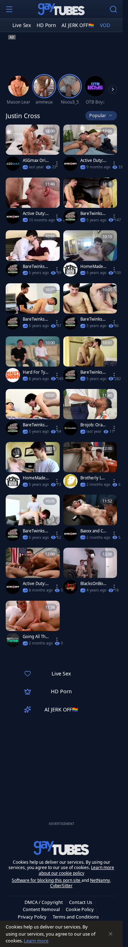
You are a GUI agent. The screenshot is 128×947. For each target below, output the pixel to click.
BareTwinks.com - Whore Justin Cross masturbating (93, 213)
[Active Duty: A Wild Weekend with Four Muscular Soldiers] (33, 202)
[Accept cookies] (110, 933)
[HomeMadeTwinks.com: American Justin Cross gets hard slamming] (33, 466)
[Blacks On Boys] (70, 587)
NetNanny (100, 880)
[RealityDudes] (13, 375)
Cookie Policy (80, 909)
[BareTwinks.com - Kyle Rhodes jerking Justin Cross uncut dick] (33, 255)
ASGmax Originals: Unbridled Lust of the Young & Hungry (35, 160)
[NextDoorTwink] (13, 640)
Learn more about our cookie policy (76, 870)
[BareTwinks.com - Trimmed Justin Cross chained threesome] (90, 308)
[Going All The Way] (33, 625)
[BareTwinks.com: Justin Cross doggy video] (90, 361)
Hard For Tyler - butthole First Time (36, 372)
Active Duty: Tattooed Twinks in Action (36, 583)
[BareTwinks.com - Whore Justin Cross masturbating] (90, 202)
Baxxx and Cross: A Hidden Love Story (92, 530)
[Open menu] (9, 9)
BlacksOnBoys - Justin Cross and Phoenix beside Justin (93, 583)
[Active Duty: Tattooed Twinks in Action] (33, 572)
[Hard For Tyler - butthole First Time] (33, 361)
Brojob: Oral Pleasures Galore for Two (93, 424)
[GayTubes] (61, 9)
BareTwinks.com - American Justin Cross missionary (36, 530)
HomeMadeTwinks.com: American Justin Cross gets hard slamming (35, 477)
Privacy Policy (32, 917)
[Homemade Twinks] (70, 269)
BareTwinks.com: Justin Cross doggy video (93, 372)
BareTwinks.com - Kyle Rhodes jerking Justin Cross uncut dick (35, 266)
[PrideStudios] (70, 481)
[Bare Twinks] (70, 217)
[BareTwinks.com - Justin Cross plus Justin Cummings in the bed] (33, 413)
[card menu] (57, 164)
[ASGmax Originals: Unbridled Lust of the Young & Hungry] (33, 149)
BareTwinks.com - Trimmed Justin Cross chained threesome (93, 319)
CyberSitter (61, 886)
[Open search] (113, 9)
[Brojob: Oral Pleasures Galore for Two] (90, 413)
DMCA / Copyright (44, 902)
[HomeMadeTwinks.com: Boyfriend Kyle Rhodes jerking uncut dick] (90, 255)
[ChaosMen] (70, 428)
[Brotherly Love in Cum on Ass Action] (90, 466)
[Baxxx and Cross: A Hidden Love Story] (90, 519)
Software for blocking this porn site (46, 880)
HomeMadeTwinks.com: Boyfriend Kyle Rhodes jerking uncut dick (93, 266)
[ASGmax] (13, 164)
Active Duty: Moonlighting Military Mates (93, 160)
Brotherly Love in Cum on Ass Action (93, 477)
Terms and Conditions (76, 917)
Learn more (36, 940)
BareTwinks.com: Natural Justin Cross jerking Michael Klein (35, 319)
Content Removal (41, 909)
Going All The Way (35, 636)
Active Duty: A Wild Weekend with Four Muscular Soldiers (35, 213)
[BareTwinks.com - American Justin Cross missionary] (33, 519)
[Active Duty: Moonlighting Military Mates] (90, 149)
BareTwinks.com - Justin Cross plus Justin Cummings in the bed (36, 424)
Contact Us (80, 902)
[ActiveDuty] (70, 164)
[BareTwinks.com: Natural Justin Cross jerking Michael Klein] (33, 308)
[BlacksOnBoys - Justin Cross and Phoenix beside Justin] (90, 572)
